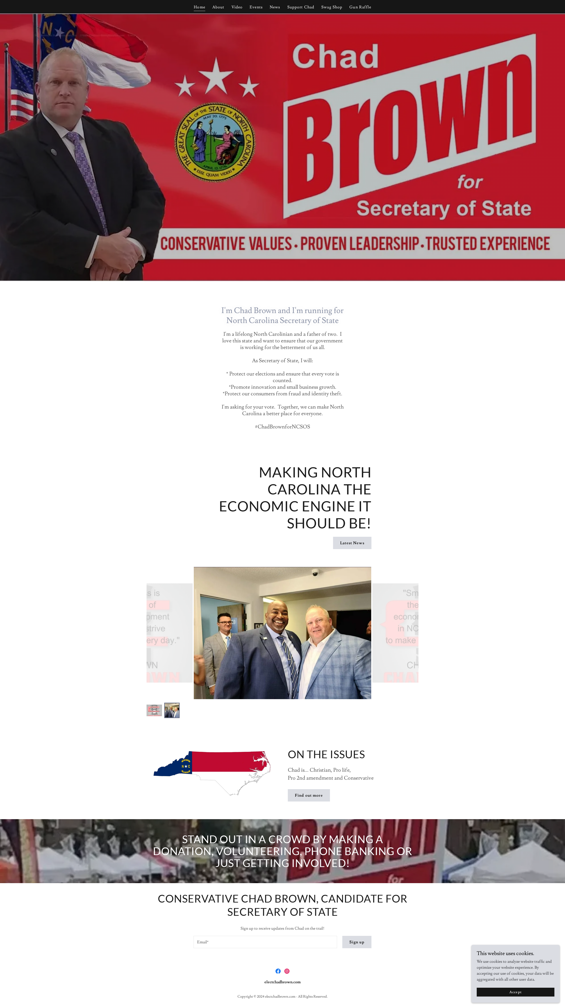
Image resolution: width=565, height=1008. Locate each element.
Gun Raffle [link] (360, 7)
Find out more (309, 795)
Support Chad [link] (301, 7)
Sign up (356, 942)
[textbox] (265, 942)
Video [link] (237, 7)
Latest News (352, 543)
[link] (278, 971)
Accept (515, 992)
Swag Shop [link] (331, 7)
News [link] (275, 7)
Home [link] (199, 7)
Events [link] (256, 7)
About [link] (218, 7)
